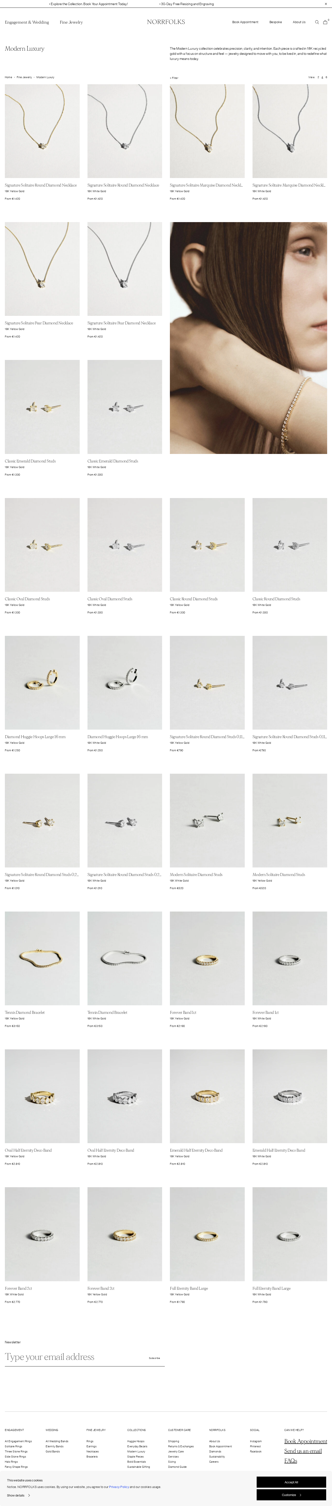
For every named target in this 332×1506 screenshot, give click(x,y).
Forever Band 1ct (183, 1012)
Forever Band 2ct (18, 1288)
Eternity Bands (54, 1446)
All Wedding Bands (57, 1441)
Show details (15, 1495)
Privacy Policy (119, 1487)
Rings (90, 1441)
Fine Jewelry (71, 22)
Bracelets (92, 1456)
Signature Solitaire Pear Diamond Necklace (39, 323)
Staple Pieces (135, 1456)
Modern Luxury (136, 1451)
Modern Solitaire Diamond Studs (196, 875)
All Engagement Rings (18, 1441)
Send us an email (303, 1451)
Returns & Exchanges (181, 1446)
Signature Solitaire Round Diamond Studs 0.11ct (207, 737)
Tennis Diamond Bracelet (25, 1012)
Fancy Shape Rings (16, 1466)
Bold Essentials (136, 1461)
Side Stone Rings (15, 1456)
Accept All (291, 1482)
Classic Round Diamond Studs (194, 599)
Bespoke (276, 22)
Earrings (91, 1446)
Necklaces (93, 1451)
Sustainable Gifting (138, 1466)
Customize (289, 1495)
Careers (214, 1461)
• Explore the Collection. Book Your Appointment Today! (55, 4)
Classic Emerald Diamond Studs (30, 461)
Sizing (172, 1461)
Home (8, 77)
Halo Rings (11, 1461)
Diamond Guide (177, 1466)
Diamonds (215, 1451)
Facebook (256, 1451)
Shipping (173, 1441)
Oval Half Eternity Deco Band (28, 1150)
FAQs (290, 1461)
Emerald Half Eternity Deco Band (196, 1150)
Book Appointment (245, 22)
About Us (299, 22)
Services (173, 1456)
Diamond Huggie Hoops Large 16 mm (35, 737)
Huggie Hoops (135, 1441)
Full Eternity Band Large (189, 1288)
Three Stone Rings (16, 1451)
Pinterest (255, 1446)
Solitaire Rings (13, 1446)
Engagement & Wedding (27, 22)
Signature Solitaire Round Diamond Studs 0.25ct (43, 875)
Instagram (256, 1441)
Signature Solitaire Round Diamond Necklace (41, 185)
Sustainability (217, 1456)
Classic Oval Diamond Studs (27, 599)
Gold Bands (53, 1451)
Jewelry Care (176, 1451)
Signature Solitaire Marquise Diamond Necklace (208, 185)
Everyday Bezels (137, 1446)
